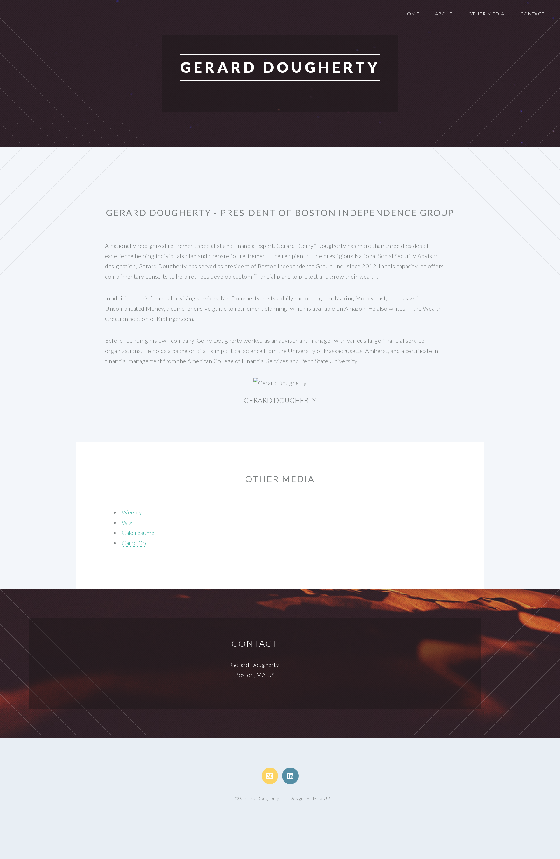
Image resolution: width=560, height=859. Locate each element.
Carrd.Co (134, 542)
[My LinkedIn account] (290, 776)
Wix (127, 522)
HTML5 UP (318, 798)
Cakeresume (138, 532)
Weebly (132, 512)
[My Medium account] (270, 776)
